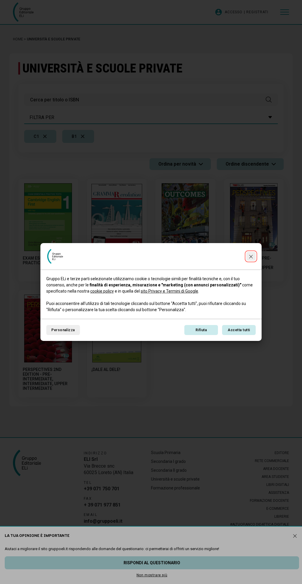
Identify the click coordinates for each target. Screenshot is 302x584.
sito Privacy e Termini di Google (169, 291)
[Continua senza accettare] (251, 256)
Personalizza (63, 330)
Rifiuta (201, 330)
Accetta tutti (239, 330)
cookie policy (102, 291)
